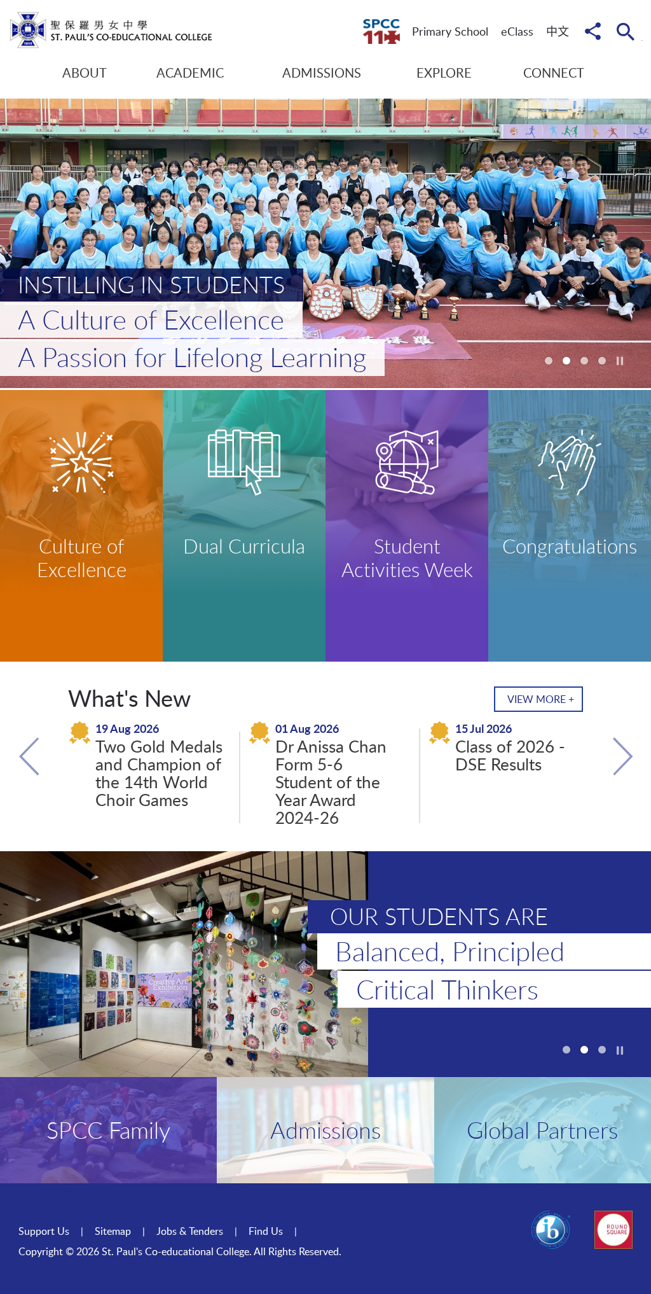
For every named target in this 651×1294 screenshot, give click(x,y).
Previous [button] (29, 756)
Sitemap (113, 1231)
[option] (325, 243)
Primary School (450, 31)
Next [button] (622, 756)
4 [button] (602, 360)
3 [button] (584, 360)
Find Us (266, 1231)
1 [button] (549, 360)
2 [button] (566, 360)
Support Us (43, 1231)
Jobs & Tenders (189, 1231)
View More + (540, 699)
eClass (517, 31)
